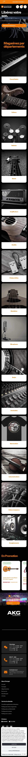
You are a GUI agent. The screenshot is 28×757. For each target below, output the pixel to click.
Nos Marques (4, 693)
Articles (3, 696)
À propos (3, 686)
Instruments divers (14, 477)
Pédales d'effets (14, 278)
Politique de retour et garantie (8, 706)
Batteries (14, 145)
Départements (5, 689)
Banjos (14, 377)
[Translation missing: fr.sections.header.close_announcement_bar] (27, 2)
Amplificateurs (14, 212)
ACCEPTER (14, 744)
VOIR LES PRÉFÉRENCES (14, 750)
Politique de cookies (18, 754)
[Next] (25, 2)
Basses (14, 178)
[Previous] (3, 2)
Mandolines (14, 311)
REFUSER (14, 747)
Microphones (14, 344)
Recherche (4, 691)
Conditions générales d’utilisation (9, 704)
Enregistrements (14, 543)
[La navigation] (25, 6)
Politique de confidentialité (7, 754)
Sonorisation (14, 410)
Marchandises (14, 443)
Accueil (3, 684)
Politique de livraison (6, 711)
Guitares (14, 112)
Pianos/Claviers (14, 79)
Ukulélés (14, 245)
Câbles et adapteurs (14, 510)
